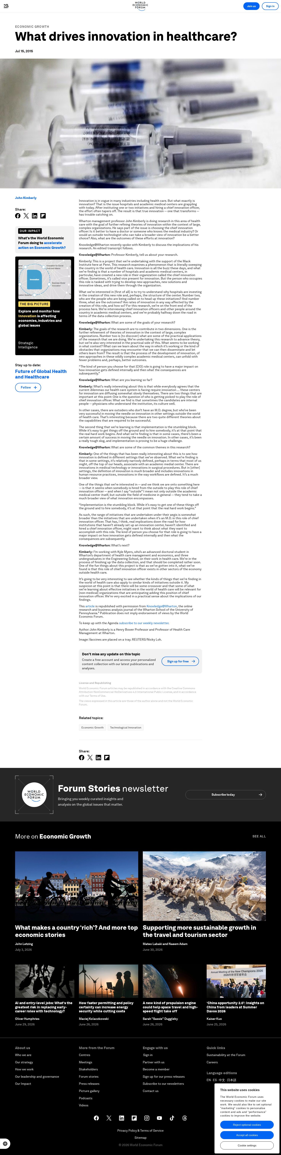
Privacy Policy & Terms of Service (140, 1130)
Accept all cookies (247, 1135)
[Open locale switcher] (5, 1144)
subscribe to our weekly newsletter (143, 623)
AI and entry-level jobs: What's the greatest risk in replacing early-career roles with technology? (43, 1007)
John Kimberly (26, 198)
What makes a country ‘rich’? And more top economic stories (76, 931)
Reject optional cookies (247, 1124)
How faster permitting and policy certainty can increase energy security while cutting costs (106, 1007)
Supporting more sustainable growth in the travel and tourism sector (199, 931)
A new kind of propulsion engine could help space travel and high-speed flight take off (170, 1007)
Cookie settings (247, 1145)
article (90, 606)
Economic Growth (32, 27)
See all (259, 836)
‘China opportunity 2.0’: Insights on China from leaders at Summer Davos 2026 (235, 1007)
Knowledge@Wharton (162, 606)
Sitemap (141, 1137)
